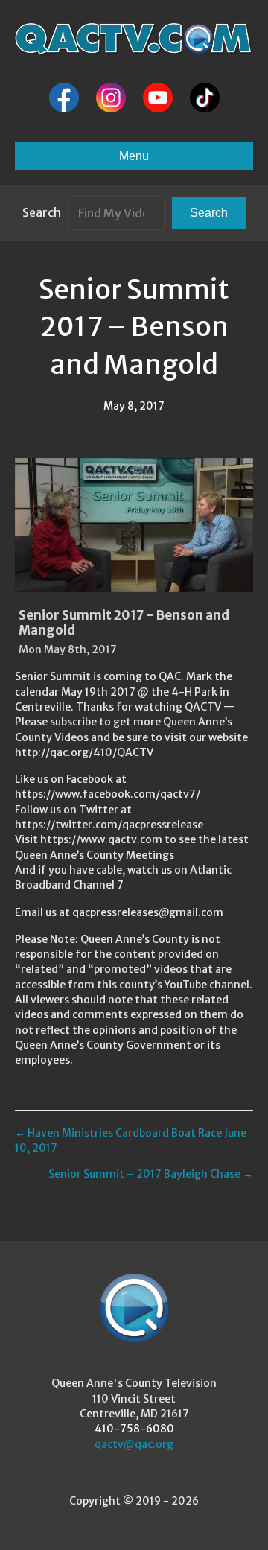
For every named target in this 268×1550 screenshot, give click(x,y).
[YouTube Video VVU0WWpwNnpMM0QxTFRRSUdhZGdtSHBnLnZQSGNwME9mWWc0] (134, 525)
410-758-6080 (134, 1428)
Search (41, 212)
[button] (209, 213)
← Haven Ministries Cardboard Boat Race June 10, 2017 (130, 1140)
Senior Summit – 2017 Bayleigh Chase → (150, 1174)
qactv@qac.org (134, 1444)
